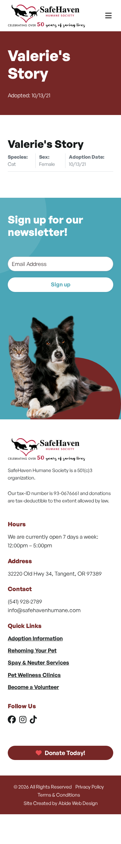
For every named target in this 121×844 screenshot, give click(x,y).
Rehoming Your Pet (32, 650)
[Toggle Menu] (108, 15)
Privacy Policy (89, 787)
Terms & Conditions (59, 795)
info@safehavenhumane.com (44, 610)
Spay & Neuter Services (38, 662)
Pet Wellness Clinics (34, 674)
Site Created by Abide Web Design (61, 803)
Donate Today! (64, 753)
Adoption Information (35, 638)
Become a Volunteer (33, 686)
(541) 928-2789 (25, 601)
